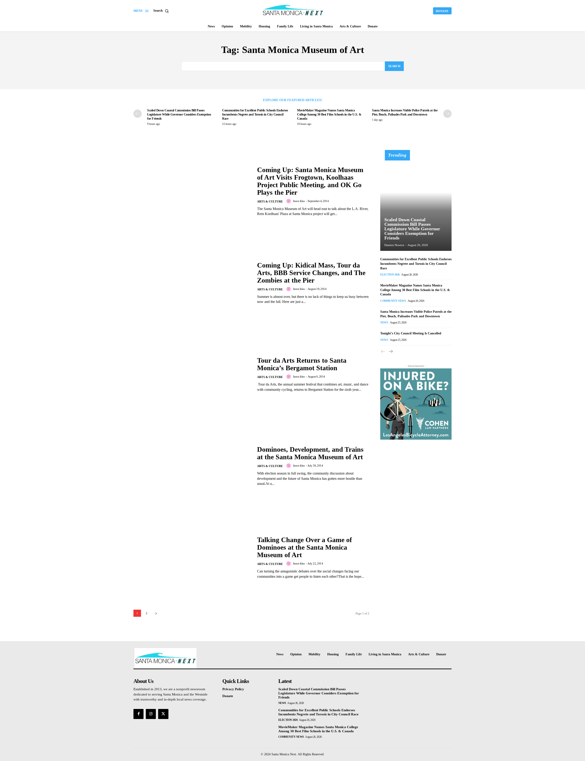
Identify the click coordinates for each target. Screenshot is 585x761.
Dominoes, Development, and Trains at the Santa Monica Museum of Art (310, 453)
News (384, 322)
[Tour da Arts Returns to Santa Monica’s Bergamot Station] (192, 374)
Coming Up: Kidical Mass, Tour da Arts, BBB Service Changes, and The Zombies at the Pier (311, 272)
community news (393, 300)
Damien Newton (394, 245)
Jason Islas (299, 201)
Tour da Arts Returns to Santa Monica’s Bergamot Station (301, 364)
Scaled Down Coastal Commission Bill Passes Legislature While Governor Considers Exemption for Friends (179, 114)
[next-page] (447, 114)
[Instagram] (151, 714)
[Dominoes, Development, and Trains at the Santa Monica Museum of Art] (192, 466)
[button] (161, 11)
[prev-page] (137, 114)
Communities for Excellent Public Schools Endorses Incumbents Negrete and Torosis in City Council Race (255, 114)
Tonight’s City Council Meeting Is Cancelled (410, 333)
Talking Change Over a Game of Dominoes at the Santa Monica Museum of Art (304, 547)
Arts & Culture (270, 201)
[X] (163, 714)
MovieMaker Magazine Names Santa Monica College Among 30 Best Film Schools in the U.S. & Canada (329, 114)
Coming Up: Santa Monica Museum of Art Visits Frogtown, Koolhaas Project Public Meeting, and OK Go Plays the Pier (310, 181)
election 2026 (390, 274)
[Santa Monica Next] (293, 10)
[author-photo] (289, 201)
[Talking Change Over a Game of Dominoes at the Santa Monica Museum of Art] (192, 557)
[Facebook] (138, 714)
